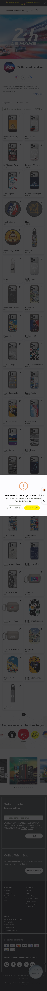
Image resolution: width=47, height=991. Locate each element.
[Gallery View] (44, 490)
